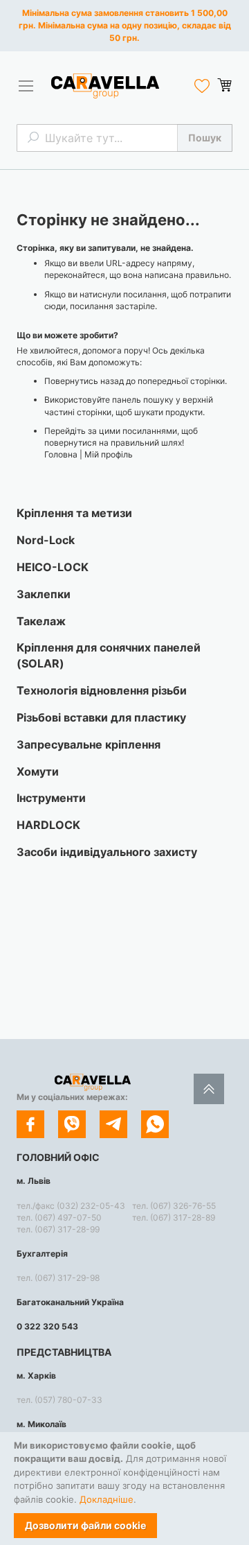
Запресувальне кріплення (88, 744)
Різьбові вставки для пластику (101, 717)
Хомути (38, 771)
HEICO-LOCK (53, 567)
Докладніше (106, 1499)
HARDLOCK (48, 825)
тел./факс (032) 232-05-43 (71, 1206)
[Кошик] (224, 85)
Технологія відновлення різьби (102, 690)
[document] (124, 1489)
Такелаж (41, 621)
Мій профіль (108, 454)
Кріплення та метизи (74, 513)
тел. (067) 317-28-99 (58, 1229)
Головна (60, 454)
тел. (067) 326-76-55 (174, 1206)
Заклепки (44, 594)
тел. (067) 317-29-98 (58, 1278)
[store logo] (105, 85)
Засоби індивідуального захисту (107, 852)
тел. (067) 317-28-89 (173, 1217)
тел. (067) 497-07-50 (59, 1217)
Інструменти (51, 798)
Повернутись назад (84, 381)
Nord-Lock (46, 540)
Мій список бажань (202, 86)
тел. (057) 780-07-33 (59, 1400)
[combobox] (124, 138)
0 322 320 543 (47, 1326)
